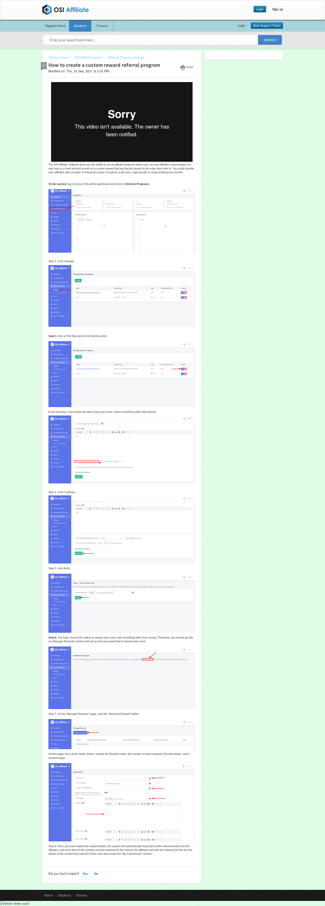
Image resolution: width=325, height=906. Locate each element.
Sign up (277, 9)
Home (48, 895)
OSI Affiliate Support (88, 57)
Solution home (58, 57)
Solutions (80, 25)
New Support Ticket (267, 25)
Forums (102, 25)
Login (260, 9)
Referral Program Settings (126, 57)
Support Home (55, 25)
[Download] (154, 408)
